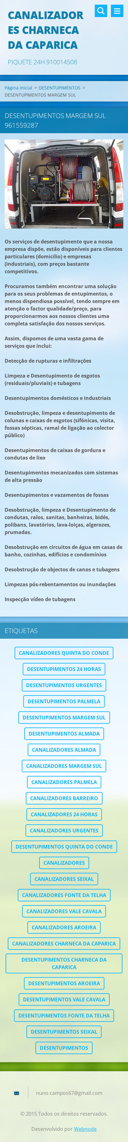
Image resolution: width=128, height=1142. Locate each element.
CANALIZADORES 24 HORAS (64, 814)
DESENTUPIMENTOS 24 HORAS (64, 669)
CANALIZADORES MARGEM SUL (64, 766)
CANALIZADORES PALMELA (64, 782)
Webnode (85, 1129)
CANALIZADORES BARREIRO (64, 798)
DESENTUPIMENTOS (59, 88)
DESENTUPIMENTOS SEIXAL (64, 1031)
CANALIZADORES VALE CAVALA (64, 911)
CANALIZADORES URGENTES (64, 830)
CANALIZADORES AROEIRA (64, 927)
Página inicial (18, 88)
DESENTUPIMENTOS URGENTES (64, 685)
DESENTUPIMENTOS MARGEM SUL (64, 717)
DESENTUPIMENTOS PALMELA (64, 701)
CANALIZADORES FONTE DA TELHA (64, 895)
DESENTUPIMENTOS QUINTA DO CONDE (64, 846)
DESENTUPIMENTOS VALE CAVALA (64, 999)
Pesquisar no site (101, 11)
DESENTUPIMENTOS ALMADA (64, 733)
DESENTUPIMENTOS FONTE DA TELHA (64, 1015)
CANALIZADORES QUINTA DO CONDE (64, 653)
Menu (117, 11)
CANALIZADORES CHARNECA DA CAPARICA (64, 943)
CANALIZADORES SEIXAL (64, 879)
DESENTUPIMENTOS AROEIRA (64, 983)
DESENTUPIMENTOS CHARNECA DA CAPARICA (64, 963)
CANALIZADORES (64, 862)
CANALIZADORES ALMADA (64, 749)
